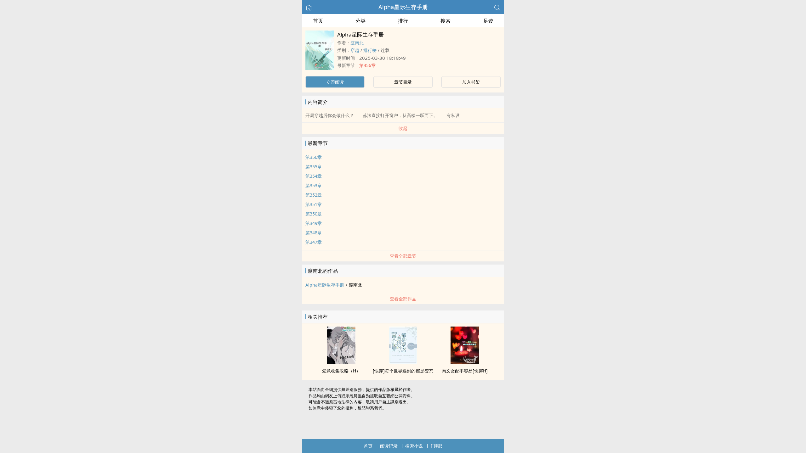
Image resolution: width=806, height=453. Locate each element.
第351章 (313, 204)
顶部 (438, 446)
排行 (403, 20)
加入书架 (471, 82)
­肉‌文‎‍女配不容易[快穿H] (465, 371)
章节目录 (403, 82)
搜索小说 (414, 446)
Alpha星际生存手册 (403, 7)
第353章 (313, 185)
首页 (318, 20)
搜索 (445, 20)
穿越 (354, 50)
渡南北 (357, 43)
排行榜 (370, 50)
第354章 (313, 176)
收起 (403, 128)
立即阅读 (335, 82)
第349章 (313, 223)
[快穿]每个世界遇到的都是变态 (403, 371)
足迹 (488, 20)
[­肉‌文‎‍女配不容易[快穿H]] (465, 362)
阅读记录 (389, 446)
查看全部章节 (403, 256)
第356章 (367, 65)
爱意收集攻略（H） (341, 371)
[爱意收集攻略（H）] (341, 362)
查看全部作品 (403, 299)
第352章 (313, 195)
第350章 (313, 214)
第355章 (313, 167)
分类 (360, 20)
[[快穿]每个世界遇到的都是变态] (403, 362)
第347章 (313, 242)
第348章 (313, 233)
